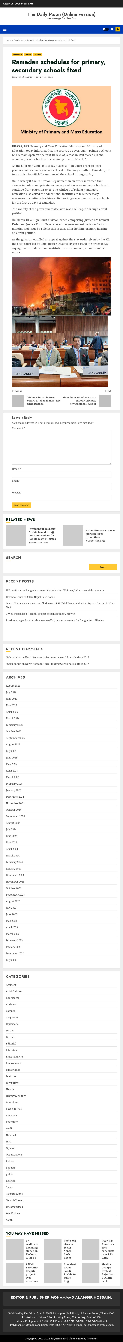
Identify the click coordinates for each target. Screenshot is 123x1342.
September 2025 (15, 738)
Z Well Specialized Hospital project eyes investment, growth (40, 613)
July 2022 (11, 960)
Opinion (10, 1148)
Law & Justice (14, 1109)
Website (16, 492)
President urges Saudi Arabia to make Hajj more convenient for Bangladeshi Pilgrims (16, 535)
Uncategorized (14, 1207)
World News (13, 1213)
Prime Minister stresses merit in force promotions (73, 535)
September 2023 (15, 894)
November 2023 (15, 881)
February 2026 (14, 725)
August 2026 (13, 685)
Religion (10, 1180)
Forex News (13, 1082)
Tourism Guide (14, 1193)
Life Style (11, 1115)
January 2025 (13, 790)
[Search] (112, 29)
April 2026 (12, 712)
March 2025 (13, 777)
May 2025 (11, 764)
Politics (10, 1161)
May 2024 (11, 842)
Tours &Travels (15, 1200)
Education (37, 54)
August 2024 (13, 823)
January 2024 (13, 868)
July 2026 (11, 692)
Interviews (12, 1102)
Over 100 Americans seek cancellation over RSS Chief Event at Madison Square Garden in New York (91, 1249)
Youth (9, 1220)
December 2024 (15, 796)
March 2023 (13, 934)
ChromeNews (76, 1338)
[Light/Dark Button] (106, 29)
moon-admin (13, 663)
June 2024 (11, 836)
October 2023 (13, 888)
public (9, 1174)
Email (16, 480)
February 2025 (14, 783)
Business (11, 1004)
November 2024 (15, 803)
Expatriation (13, 1069)
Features (11, 1076)
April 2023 (12, 927)
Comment (18, 428)
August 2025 (13, 744)
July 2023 (11, 907)
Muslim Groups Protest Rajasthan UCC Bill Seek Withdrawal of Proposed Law (91, 1273)
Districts (10, 1037)
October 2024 (13, 809)
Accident (11, 985)
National (11, 1135)
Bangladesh (17, 54)
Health (10, 1089)
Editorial (11, 1043)
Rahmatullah (13, 657)
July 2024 (11, 829)
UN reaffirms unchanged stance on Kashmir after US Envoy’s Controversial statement (55, 590)
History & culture (16, 1096)
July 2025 (11, 751)
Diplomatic (12, 1024)
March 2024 (13, 855)
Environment (13, 1063)
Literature (12, 1122)
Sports (9, 1187)
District (10, 1030)
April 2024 (12, 849)
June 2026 (11, 698)
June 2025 (11, 757)
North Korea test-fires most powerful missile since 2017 (57, 657)
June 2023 (11, 914)
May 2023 (11, 921)
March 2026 (13, 718)
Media (9, 1128)
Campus (28, 54)
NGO (8, 1141)
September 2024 (15, 816)
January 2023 (13, 947)
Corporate (12, 1017)
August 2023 (13, 901)
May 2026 (11, 705)
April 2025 (12, 770)
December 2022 (15, 953)
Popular (10, 1167)
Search (13, 557)
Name (16, 469)
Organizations (14, 1154)
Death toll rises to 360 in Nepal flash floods (30, 597)
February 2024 (14, 862)
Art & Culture (14, 991)
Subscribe (118, 29)
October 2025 (13, 731)
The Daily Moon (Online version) (61, 14)
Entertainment (14, 1056)
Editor (17, 77)
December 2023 (15, 875)
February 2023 (14, 940)
